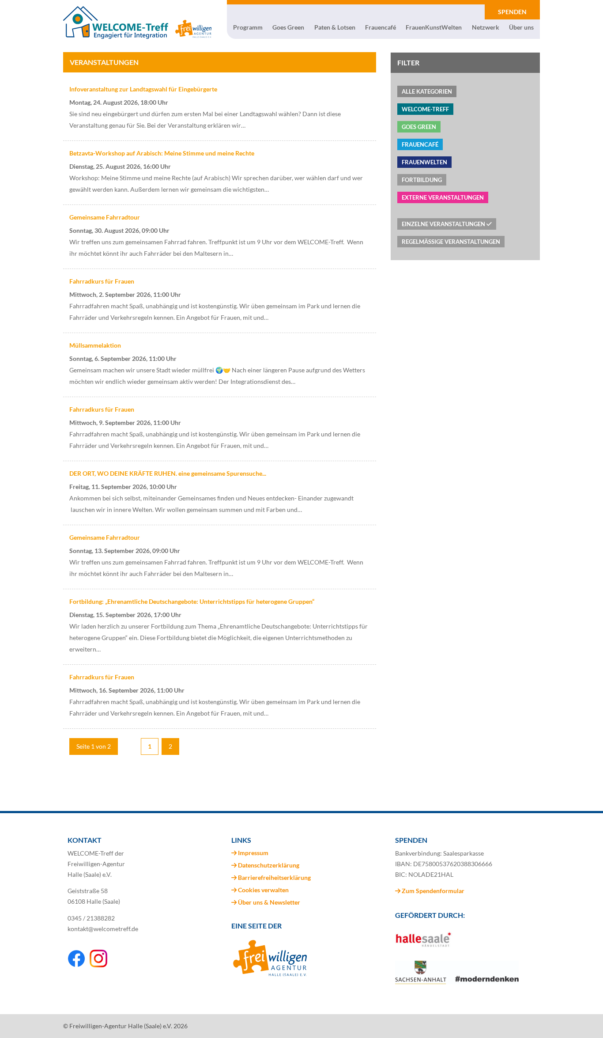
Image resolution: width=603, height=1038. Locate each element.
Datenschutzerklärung (268, 865)
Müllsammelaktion (95, 345)
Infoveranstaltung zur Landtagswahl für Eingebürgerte (143, 89)
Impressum (253, 852)
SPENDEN (512, 11)
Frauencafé (380, 27)
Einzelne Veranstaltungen (444, 223)
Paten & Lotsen (334, 27)
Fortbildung (422, 179)
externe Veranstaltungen (443, 197)
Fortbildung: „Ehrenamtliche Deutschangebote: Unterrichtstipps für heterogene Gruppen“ (191, 601)
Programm (248, 27)
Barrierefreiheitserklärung (274, 877)
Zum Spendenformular (432, 890)
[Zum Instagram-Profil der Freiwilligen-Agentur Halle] (98, 965)
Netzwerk (485, 27)
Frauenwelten (424, 162)
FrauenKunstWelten (434, 27)
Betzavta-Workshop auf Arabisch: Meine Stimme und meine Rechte (161, 153)
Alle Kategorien (427, 91)
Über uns (521, 27)
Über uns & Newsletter (269, 902)
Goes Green (288, 27)
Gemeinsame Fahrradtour (104, 217)
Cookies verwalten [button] (263, 890)
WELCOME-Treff (425, 109)
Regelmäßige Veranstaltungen (451, 241)
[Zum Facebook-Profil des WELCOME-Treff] (76, 965)
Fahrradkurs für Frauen (101, 281)
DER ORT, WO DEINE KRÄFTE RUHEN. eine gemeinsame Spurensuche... (167, 473)
